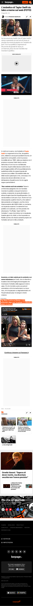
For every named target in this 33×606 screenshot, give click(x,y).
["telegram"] (21, 509)
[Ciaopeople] (16, 602)
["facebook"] (17, 509)
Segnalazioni (11, 525)
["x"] (14, 509)
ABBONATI (25, 2)
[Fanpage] (16, 557)
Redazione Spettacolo (15, 16)
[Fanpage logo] (9, 2)
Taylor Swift (8, 408)
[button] (30, 16)
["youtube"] (10, 509)
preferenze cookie (5, 530)
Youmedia (3, 525)
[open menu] (2, 2)
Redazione (27, 527)
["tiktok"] (3, 509)
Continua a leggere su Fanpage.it (16, 353)
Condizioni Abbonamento (16, 527)
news (2, 408)
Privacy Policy (20, 525)
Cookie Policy (4, 527)
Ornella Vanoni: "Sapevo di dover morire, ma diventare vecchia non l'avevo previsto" (15, 474)
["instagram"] (6, 509)
